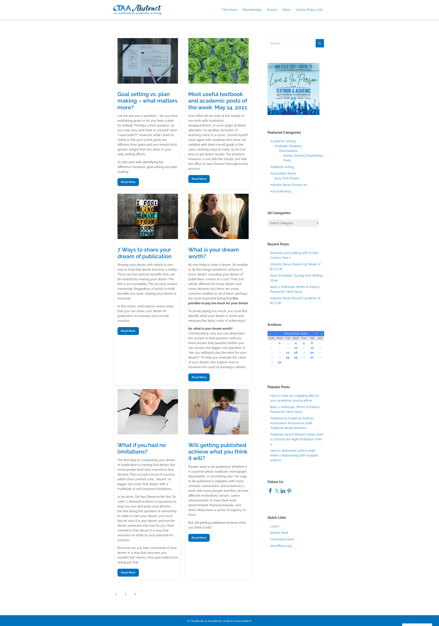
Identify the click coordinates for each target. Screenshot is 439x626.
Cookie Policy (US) (309, 9)
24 (287, 357)
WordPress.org (280, 546)
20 (312, 352)
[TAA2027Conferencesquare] (293, 89)
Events (272, 9)
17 (287, 352)
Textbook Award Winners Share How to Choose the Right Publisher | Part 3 (296, 439)
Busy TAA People (287, 178)
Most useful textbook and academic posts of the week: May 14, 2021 (217, 101)
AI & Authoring (280, 191)
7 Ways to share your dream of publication (144, 252)
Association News (283, 173)
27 (312, 357)
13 (312, 348)
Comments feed (282, 539)
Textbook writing (282, 167)
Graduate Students (288, 146)
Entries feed (279, 533)
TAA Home (229, 9)
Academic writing (282, 141)
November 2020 (295, 333)
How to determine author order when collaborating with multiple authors (294, 455)
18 (296, 352)
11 (295, 348)
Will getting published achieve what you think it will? (218, 451)
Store (286, 9)
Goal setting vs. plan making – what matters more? (147, 101)
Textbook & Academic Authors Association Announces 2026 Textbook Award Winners (292, 423)
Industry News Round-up (288, 185)
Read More (128, 183)
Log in (274, 526)
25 (296, 357)
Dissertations (288, 151)
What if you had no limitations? (141, 448)
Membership (252, 9)
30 (279, 362)
